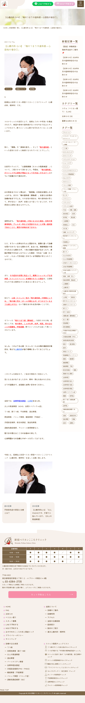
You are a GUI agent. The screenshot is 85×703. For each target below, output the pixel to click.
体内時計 (66, 214)
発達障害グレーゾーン (69, 355)
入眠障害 (66, 221)
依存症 (65, 217)
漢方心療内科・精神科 (56, 631)
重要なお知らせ (68, 121)
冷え (73, 225)
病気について (20, 89)
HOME (8, 606)
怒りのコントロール (69, 301)
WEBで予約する (12, 628)
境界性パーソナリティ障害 (69, 247)
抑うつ (65, 308)
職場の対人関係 (67, 373)
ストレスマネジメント (69, 170)
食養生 (72, 423)
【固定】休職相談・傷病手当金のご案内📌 (70, 49)
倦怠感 (73, 217)
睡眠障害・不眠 (67, 366)
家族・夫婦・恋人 (68, 276)
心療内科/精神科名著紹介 (69, 292)
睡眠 (64, 359)
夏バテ (65, 252)
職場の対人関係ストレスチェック (59, 664)
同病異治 (66, 242)
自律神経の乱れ (67, 381)
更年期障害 (66, 327)
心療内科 (66, 287)
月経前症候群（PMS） (69, 337)
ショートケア (67, 163)
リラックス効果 (67, 206)
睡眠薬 (72, 359)
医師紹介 (51, 624)
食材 (64, 423)
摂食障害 (66, 323)
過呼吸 (65, 406)
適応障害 (66, 419)
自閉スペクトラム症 (69, 392)
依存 (73, 214)
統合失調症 (66, 370)
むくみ (65, 195)
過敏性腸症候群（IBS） (69, 410)
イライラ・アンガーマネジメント (69, 137)
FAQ (7, 610)
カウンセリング (67, 152)
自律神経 (66, 377)
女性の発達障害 (67, 266)
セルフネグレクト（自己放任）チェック (61, 671)
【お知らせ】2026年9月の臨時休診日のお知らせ (70, 60)
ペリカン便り (11, 617)
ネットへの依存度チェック (56, 674)
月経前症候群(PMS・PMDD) (18, 668)
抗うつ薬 (66, 319)
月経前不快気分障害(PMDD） (69, 332)
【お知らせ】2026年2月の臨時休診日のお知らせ (70, 82)
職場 (75, 370)
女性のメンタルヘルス (69, 263)
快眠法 (73, 297)
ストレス (8, 89)
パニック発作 (67, 185)
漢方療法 (72, 344)
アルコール (66, 132)
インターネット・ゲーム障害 (69, 143)
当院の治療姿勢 (53, 621)
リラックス (66, 202)
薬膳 (64, 396)
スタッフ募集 (11, 621)
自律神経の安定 (67, 385)
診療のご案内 (52, 610)
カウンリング (67, 156)
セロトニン (66, 181)
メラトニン (66, 199)
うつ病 (65, 148)
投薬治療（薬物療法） (69, 316)
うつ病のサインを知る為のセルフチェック (62, 647)
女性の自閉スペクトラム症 (69, 271)
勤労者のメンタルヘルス (69, 237)
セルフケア (66, 178)
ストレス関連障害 (68, 174)
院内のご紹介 (52, 628)
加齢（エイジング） (69, 232)
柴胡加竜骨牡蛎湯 (68, 340)
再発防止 (66, 225)
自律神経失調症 (67, 388)
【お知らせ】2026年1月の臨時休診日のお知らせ (70, 93)
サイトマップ (11, 639)
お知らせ (65, 116)
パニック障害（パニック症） (69, 190)
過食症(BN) (73, 415)
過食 (64, 415)
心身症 (65, 297)
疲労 (64, 348)
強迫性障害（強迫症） (69, 280)
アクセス (51, 617)
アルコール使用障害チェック (57, 685)
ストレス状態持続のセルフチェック (59, 660)
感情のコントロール (69, 304)
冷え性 (65, 228)
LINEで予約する (12, 624)
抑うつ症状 (66, 312)
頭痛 (73, 419)
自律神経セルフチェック (56, 682)
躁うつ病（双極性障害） (69, 401)
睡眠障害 (66, 362)
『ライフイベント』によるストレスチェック (62, 667)
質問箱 (32, 89)
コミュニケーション (69, 159)
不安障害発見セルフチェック (57, 678)
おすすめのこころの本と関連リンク (20, 631)
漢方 (64, 344)
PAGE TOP (4, 689)
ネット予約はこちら (41, 594)
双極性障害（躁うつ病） (17, 651)
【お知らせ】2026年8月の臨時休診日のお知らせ (70, 71)
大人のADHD (67, 255)
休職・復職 (73, 210)
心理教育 (66, 284)
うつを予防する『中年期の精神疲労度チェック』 (64, 651)
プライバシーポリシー (14, 635)
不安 (64, 210)
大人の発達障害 (67, 259)
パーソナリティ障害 (15, 661)
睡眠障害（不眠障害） (16, 672)
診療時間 (51, 613)
